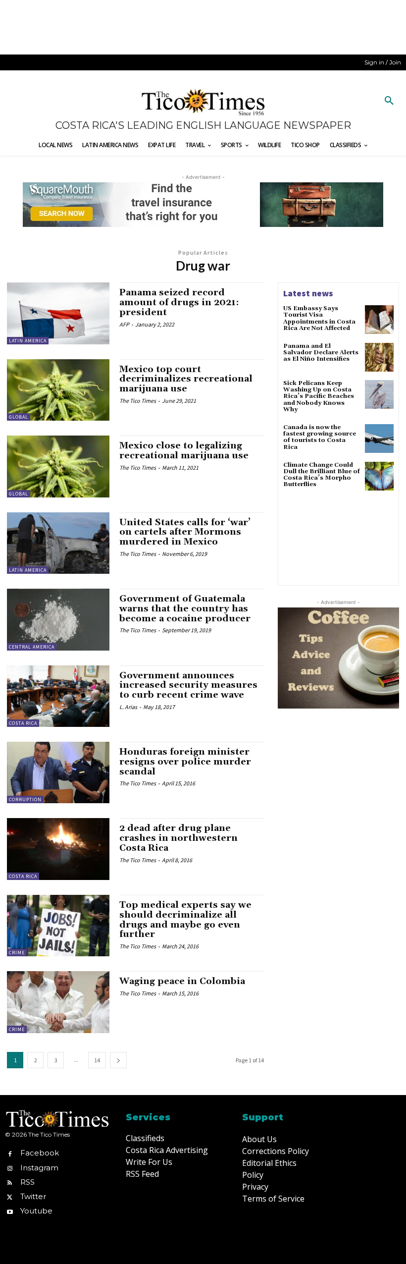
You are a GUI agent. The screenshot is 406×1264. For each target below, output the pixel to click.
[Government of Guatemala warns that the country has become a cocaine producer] (58, 619)
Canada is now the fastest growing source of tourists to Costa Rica (319, 437)
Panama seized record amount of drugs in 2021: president (179, 302)
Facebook (39, 1152)
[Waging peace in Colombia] (58, 1002)
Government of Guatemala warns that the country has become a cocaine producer (185, 608)
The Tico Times (137, 400)
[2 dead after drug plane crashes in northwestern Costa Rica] (58, 848)
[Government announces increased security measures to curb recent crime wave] (58, 696)
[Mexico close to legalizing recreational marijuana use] (58, 466)
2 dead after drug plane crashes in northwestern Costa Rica (178, 838)
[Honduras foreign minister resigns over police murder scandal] (58, 772)
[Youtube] (9, 1211)
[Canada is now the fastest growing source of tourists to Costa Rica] (379, 438)
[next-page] (118, 1060)
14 (97, 1060)
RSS (27, 1182)
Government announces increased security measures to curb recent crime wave (188, 685)
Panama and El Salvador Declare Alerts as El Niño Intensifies (320, 352)
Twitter (33, 1196)
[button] (389, 101)
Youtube (36, 1210)
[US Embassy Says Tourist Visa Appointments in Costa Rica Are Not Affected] (379, 319)
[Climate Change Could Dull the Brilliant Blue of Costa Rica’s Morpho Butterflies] (379, 476)
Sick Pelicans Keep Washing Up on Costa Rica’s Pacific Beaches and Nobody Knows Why (318, 396)
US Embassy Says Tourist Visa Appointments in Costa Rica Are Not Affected (319, 318)
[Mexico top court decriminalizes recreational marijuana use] (58, 390)
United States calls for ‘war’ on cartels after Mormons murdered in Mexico (185, 532)
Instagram (39, 1167)
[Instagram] (9, 1167)
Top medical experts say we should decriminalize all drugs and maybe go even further (185, 919)
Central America (31, 647)
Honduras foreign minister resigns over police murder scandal (185, 761)
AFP (124, 324)
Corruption (25, 799)
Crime (17, 952)
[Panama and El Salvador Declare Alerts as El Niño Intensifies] (379, 357)
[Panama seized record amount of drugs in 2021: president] (58, 313)
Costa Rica (23, 723)
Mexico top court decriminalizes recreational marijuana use (186, 379)
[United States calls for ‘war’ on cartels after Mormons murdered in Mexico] (58, 543)
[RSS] (9, 1182)
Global (18, 417)
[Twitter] (9, 1196)
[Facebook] (9, 1153)
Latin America (28, 340)
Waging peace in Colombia (182, 981)
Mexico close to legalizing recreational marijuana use (184, 450)
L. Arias (128, 707)
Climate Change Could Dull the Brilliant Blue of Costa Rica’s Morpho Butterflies (321, 475)
